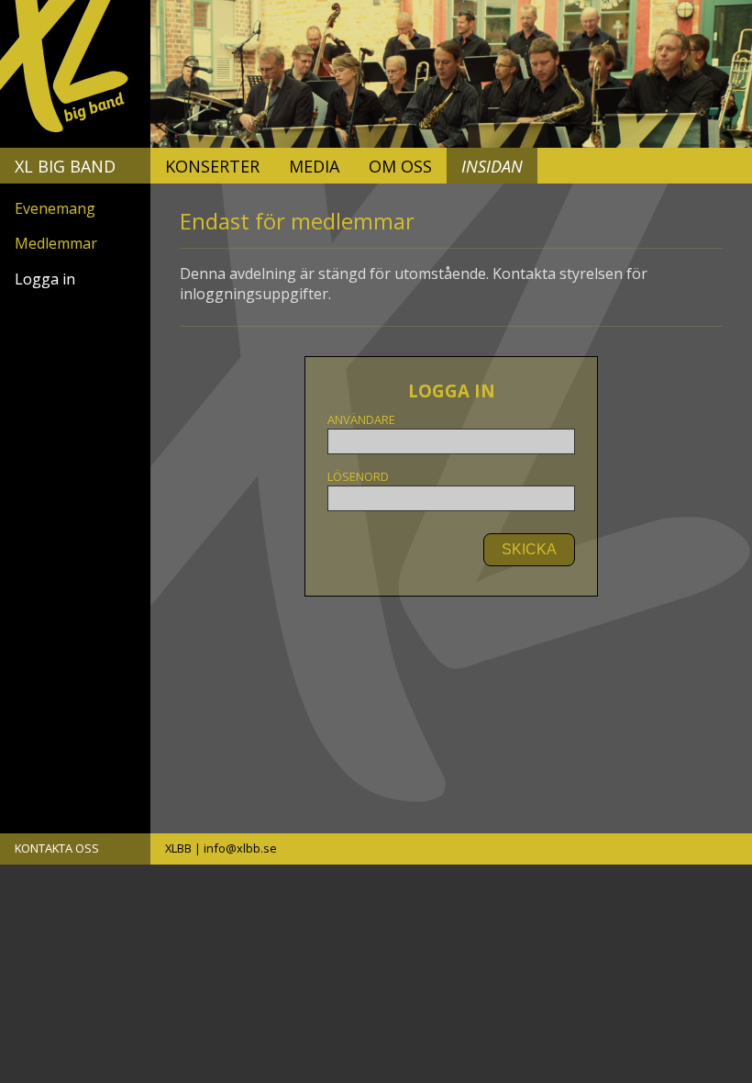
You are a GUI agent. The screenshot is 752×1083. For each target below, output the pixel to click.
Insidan (492, 166)
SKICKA (529, 549)
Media (314, 166)
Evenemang (55, 208)
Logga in (45, 279)
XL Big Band (65, 166)
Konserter (212, 166)
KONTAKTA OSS (57, 848)
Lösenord (358, 477)
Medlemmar (56, 243)
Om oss (400, 166)
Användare (361, 420)
